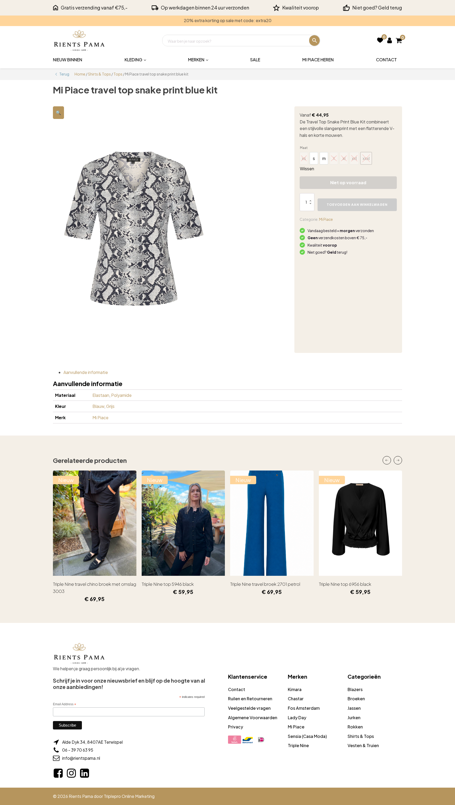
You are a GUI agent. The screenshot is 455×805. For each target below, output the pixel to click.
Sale (255, 59)
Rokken (355, 726)
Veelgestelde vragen (249, 708)
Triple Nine (298, 745)
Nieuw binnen (67, 59)
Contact (386, 59)
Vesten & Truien (363, 745)
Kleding (133, 59)
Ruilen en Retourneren (250, 698)
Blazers (355, 689)
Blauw (98, 406)
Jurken (354, 717)
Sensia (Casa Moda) (307, 736)
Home (80, 74)
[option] (314, 158)
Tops (117, 74)
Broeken (356, 698)
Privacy (235, 726)
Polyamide (121, 395)
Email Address (64, 704)
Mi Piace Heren (318, 59)
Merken (196, 59)
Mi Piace (326, 219)
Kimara (294, 689)
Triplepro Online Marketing (129, 796)
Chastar (296, 698)
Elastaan (100, 395)
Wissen (307, 168)
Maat (304, 148)
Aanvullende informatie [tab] (85, 372)
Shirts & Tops (99, 74)
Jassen (354, 708)
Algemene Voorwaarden (252, 717)
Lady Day (297, 717)
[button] (58, 112)
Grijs (110, 406)
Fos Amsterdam (304, 708)
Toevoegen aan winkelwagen (357, 205)
